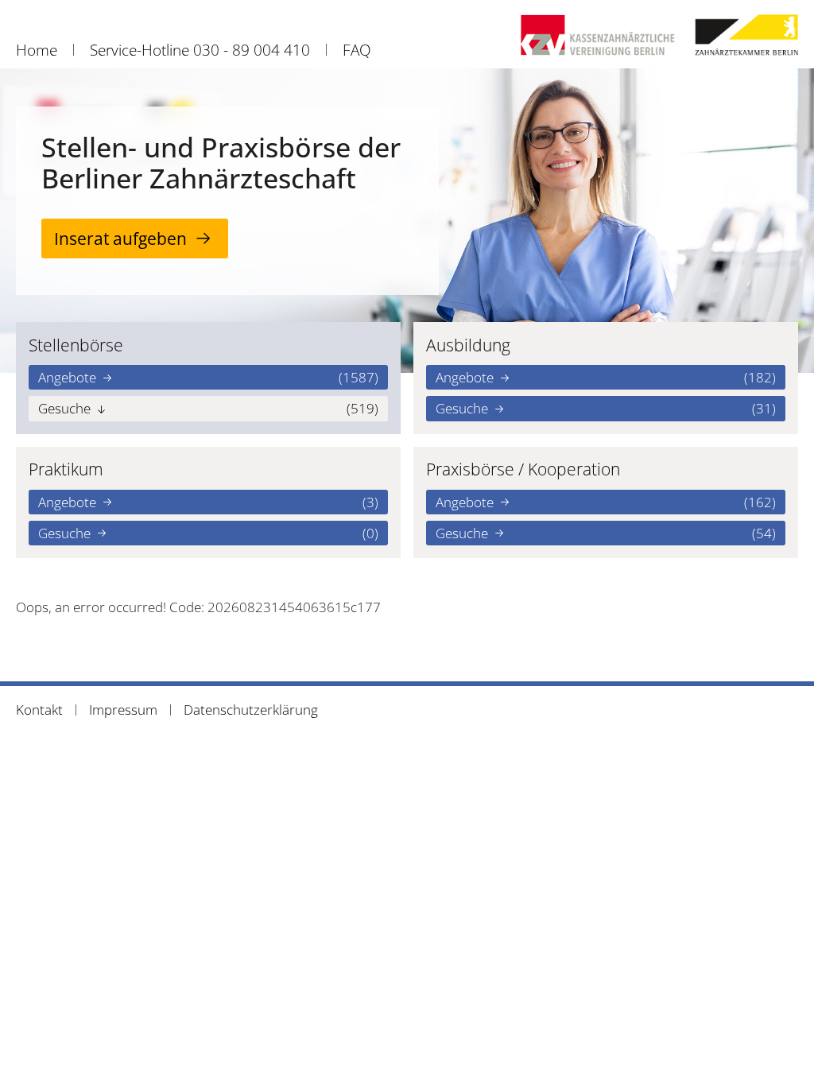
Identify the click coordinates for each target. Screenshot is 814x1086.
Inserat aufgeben (120, 238)
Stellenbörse (76, 345)
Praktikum (66, 469)
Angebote (208, 377)
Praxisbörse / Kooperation (523, 469)
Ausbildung (468, 345)
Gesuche (208, 408)
